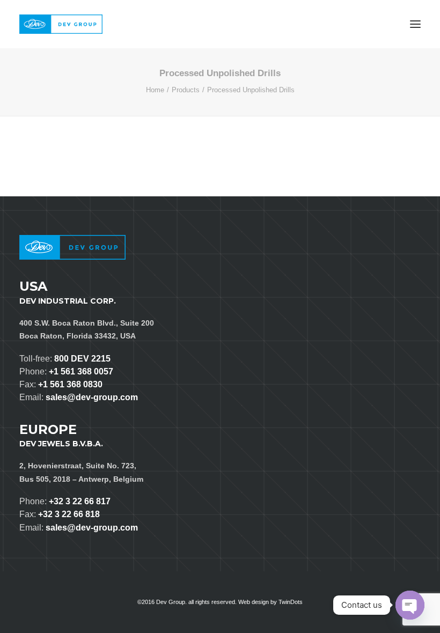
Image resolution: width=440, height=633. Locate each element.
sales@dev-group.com (92, 397)
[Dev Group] (60, 24)
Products (186, 90)
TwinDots (290, 602)
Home (155, 90)
